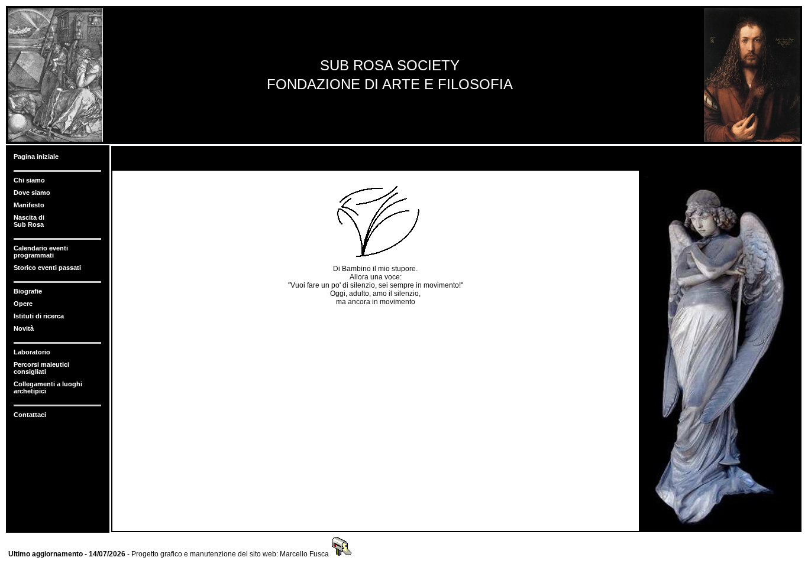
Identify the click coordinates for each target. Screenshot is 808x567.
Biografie (28, 291)
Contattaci (30, 414)
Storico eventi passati (47, 267)
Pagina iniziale (36, 156)
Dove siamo (32, 192)
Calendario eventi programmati (41, 252)
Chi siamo (29, 180)
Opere (23, 303)
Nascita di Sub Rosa (29, 221)
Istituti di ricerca (39, 316)
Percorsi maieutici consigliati (41, 368)
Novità (24, 328)
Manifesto (29, 204)
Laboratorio (32, 352)
